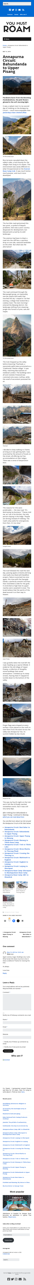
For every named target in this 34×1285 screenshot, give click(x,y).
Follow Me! (6, 1254)
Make (9, 1273)
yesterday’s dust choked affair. (15, 112)
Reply (5, 973)
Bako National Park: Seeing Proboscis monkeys (15, 1118)
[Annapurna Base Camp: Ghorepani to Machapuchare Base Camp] (8, 898)
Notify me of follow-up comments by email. (15, 1043)
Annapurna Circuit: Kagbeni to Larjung (15, 1141)
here (22, 1092)
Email (5, 1027)
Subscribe (8, 1240)
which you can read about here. (13, 817)
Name (5, 1019)
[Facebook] (10, 9)
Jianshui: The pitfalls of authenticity (14, 1122)
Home (16, 14)
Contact (10, 14)
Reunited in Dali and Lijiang (11, 1114)
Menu (7, 39)
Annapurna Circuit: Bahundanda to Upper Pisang (17, 833)
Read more (12, 1217)
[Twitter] (13, 9)
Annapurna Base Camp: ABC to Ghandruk (16, 1129)
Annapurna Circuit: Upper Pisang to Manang (9, 934)
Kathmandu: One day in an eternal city (15, 1126)
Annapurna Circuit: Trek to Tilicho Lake (15, 1158)
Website (5, 1034)
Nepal (17, 912)
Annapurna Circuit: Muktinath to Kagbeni (16, 1145)
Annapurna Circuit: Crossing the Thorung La (16, 1149)
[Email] (19, 9)
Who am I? (23, 14)
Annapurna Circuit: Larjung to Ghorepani (16, 1138)
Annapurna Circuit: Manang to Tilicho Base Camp (16, 841)
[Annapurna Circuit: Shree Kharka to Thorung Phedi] (22, 885)
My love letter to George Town (13, 1186)
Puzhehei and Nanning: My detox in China (16, 1182)
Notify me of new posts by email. (15, 1047)
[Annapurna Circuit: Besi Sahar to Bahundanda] (8, 885)
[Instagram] (16, 9)
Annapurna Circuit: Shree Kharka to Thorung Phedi (17, 850)
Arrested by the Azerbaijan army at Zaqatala (14, 1109)
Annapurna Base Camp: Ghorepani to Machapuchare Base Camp (18, 872)
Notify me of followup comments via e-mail (17, 1015)
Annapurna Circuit (9, 912)
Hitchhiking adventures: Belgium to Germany (14, 1104)
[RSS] (23, 9)
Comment (6, 992)
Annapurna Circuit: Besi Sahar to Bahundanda (8, 890)
